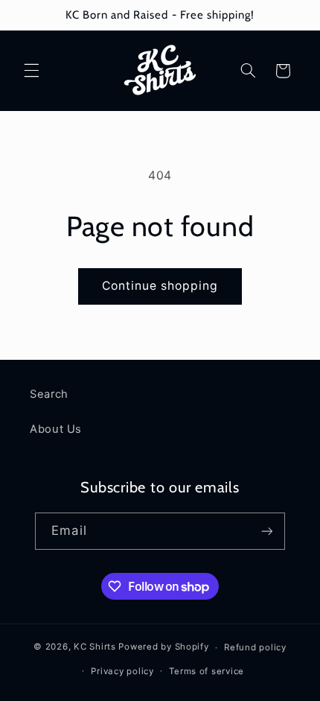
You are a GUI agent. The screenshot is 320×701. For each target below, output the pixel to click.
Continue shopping (160, 286)
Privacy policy (122, 671)
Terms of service (206, 671)
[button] (31, 71)
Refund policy (255, 647)
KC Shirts (95, 647)
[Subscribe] (266, 531)
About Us (56, 429)
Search (49, 394)
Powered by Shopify (163, 647)
